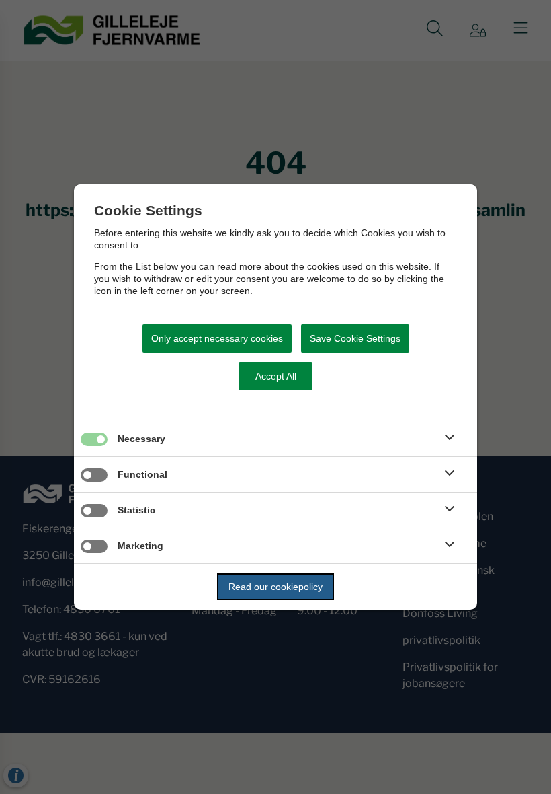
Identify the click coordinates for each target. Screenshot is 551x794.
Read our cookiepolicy (275, 586)
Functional (142, 474)
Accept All (275, 376)
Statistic (136, 510)
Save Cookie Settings (355, 338)
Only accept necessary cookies (217, 338)
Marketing (140, 545)
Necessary (141, 438)
